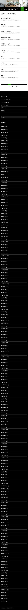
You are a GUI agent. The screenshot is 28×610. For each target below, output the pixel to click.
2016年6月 (3, 334)
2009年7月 (3, 567)
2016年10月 (4, 323)
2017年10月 (4, 289)
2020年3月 (3, 216)
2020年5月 (3, 211)
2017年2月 (3, 312)
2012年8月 (3, 463)
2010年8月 (3, 530)
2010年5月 (3, 539)
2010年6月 (3, 536)
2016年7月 (3, 331)
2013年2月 (3, 446)
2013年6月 (3, 435)
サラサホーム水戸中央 (5, 99)
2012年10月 (4, 458)
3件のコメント (17, 20)
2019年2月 (3, 247)
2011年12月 (4, 486)
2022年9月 (3, 154)
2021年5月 (3, 185)
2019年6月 (3, 236)
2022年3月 (3, 163)
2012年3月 (3, 477)
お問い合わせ (3, 108)
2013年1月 (3, 449)
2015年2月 (3, 379)
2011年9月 (3, 494)
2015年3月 (3, 376)
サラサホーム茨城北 (5, 102)
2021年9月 (3, 180)
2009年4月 (3, 575)
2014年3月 (3, 410)
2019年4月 (3, 241)
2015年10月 (4, 357)
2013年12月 (4, 418)
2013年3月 (3, 444)
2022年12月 (4, 149)
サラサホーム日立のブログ (9, 9)
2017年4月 (3, 306)
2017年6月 (3, 300)
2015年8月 (3, 362)
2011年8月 (3, 497)
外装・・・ (4, 56)
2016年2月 (3, 345)
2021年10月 (4, 177)
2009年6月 (3, 570)
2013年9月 (3, 427)
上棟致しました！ (5, 44)
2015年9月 (3, 359)
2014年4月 (3, 407)
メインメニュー (26, 9)
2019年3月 (3, 244)
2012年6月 (3, 469)
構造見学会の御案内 (6, 37)
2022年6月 (3, 160)
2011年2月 (3, 514)
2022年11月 (4, 152)
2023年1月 (3, 146)
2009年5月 (3, 573)
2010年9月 (3, 528)
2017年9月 (3, 292)
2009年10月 (4, 559)
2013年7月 (3, 432)
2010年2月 (3, 547)
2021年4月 (3, 188)
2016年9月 (3, 326)
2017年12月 (4, 284)
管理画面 (3, 110)
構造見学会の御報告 (6, 31)
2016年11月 (4, 320)
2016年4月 (3, 340)
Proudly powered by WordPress (7, 608)
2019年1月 (3, 250)
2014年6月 (3, 401)
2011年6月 (3, 502)
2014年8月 (3, 396)
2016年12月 (4, 317)
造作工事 (3, 24)
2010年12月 (4, 519)
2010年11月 (4, 522)
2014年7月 (3, 399)
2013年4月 (3, 441)
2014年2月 (3, 413)
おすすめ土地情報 (4, 105)
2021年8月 (3, 183)
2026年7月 (3, 126)
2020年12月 (4, 197)
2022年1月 (3, 168)
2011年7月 (3, 500)
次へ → (17, 86)
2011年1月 (3, 516)
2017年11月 (4, 286)
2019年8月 (3, 230)
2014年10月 (4, 390)
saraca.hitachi (11, 20)
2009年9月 (3, 561)
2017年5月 (3, 303)
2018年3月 (3, 275)
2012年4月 (3, 474)
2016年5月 (3, 337)
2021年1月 (3, 194)
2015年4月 (3, 373)
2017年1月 (3, 314)
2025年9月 (3, 135)
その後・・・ (4, 63)
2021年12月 (4, 171)
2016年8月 (3, 328)
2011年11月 (4, 488)
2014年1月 (3, 415)
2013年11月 (4, 421)
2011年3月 (3, 511)
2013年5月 (3, 438)
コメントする (17, 26)
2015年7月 (3, 365)
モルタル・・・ (5, 50)
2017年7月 (3, 298)
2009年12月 (4, 553)
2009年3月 (3, 578)
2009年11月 (4, 556)
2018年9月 (3, 261)
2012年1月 (3, 483)
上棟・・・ (4, 69)
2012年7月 (3, 466)
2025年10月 (4, 132)
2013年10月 (4, 424)
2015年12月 (4, 351)
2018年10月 (4, 258)
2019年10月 (4, 225)
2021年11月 (4, 174)
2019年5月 (3, 239)
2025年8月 (3, 138)
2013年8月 (3, 429)
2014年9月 (3, 393)
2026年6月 (3, 129)
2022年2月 (3, 166)
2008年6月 (3, 601)
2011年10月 (4, 491)
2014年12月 (4, 385)
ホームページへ (4, 96)
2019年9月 (3, 227)
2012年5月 (3, 472)
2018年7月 (3, 264)
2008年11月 (4, 589)
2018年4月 (3, 272)
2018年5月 (3, 270)
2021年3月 (3, 191)
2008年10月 (4, 592)
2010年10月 (4, 525)
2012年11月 (4, 455)
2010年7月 (3, 533)
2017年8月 (3, 295)
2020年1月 (3, 222)
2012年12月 (4, 452)
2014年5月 (3, 404)
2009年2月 (3, 581)
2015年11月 (4, 354)
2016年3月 (3, 342)
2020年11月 (4, 199)
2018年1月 (3, 281)
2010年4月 (3, 542)
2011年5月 (3, 505)
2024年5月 (3, 143)
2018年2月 (3, 278)
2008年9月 (3, 595)
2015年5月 (3, 371)
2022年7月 (3, 157)
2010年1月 (3, 550)
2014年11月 (4, 387)
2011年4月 (3, 508)
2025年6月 (3, 140)
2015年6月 (3, 368)
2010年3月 (3, 545)
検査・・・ (4, 76)
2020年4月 (3, 213)
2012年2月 (3, 480)
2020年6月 (3, 208)
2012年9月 (3, 460)
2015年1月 (3, 382)
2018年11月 (4, 255)
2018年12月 (4, 253)
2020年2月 (3, 219)
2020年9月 (3, 202)
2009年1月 (3, 584)
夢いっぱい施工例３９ (6, 18)
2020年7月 (3, 205)
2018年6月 (3, 267)
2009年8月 (3, 564)
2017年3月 (3, 309)
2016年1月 (3, 348)
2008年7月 (3, 598)
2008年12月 (4, 587)
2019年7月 (3, 233)
